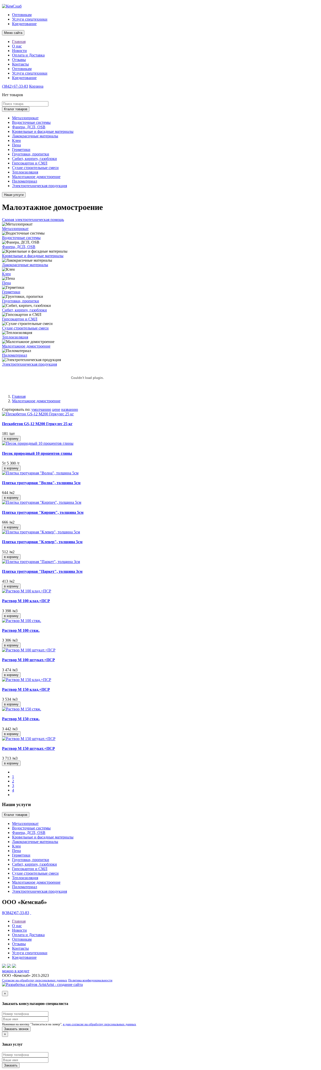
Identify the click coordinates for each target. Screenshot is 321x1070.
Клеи (16, 140)
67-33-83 (15, 86)
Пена (16, 145)
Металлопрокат (25, 118)
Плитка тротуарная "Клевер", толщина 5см (42, 542)
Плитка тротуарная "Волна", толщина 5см (41, 483)
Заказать (11, 1065)
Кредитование (24, 24)
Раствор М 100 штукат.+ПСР (28, 660)
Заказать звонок (16, 1029)
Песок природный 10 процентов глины (37, 453)
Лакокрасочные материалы (35, 136)
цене (56, 409)
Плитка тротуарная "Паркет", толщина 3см (42, 571)
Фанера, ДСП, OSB (28, 127)
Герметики (21, 149)
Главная (19, 41)
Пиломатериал (24, 181)
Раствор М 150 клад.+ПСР (26, 689)
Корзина (36, 86)
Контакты (20, 64)
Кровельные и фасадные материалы (42, 131)
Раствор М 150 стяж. (21, 719)
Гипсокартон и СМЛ (29, 163)
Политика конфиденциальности (90, 980)
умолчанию (41, 409)
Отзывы (19, 60)
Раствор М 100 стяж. (21, 630)
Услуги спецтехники (29, 19)
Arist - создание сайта (64, 984)
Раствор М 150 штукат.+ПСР (28, 748)
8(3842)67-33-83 (15, 913)
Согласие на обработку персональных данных (34, 980)
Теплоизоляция (25, 172)
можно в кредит (15, 971)
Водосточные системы (31, 122)
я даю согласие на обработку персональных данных (99, 1024)
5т (4, 463)
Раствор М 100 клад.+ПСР (26, 601)
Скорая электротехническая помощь (33, 219)
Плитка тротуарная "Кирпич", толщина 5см (43, 512)
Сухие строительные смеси (35, 167)
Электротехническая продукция (39, 186)
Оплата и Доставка (28, 55)
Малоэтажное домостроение (36, 177)
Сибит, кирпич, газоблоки (34, 158)
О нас (17, 46)
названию (69, 409)
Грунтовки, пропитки (30, 154)
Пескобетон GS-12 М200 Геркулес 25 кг (37, 424)
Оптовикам (22, 15)
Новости (19, 50)
